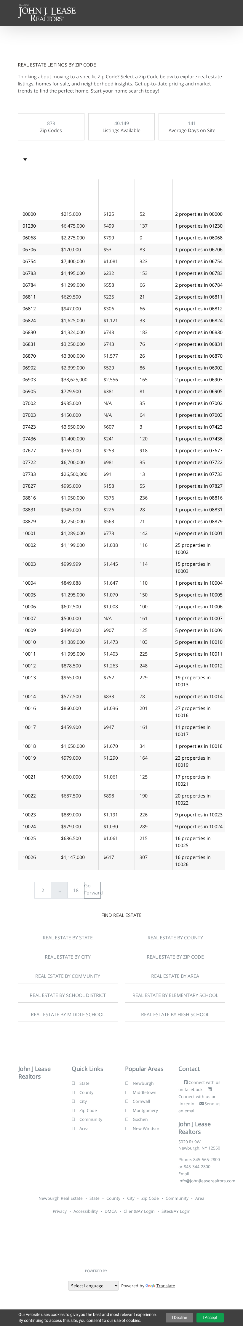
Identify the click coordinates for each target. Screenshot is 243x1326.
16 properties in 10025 (193, 842)
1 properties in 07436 (199, 438)
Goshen (140, 1119)
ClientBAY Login (139, 1211)
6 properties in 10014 (199, 696)
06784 (29, 285)
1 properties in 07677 (199, 450)
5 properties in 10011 (199, 654)
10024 (29, 826)
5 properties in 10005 (199, 594)
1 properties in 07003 (199, 415)
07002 (29, 403)
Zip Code (88, 1110)
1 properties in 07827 (199, 486)
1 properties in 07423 (199, 427)
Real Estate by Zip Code (175, 957)
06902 (29, 367)
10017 (29, 727)
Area (84, 1128)
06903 (29, 379)
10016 (29, 708)
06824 (29, 320)
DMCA (111, 1211)
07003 (29, 415)
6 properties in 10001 (199, 533)
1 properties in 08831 (199, 509)
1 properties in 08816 (199, 498)
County (86, 1092)
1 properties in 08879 (199, 521)
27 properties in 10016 (193, 712)
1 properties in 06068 (199, 237)
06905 (29, 391)
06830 (29, 332)
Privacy (60, 1211)
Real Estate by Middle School (68, 1014)
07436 (29, 438)
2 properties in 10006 (199, 606)
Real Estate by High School (175, 1014)
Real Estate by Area (175, 976)
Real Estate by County (175, 937)
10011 (29, 654)
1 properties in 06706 (199, 249)
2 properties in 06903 (199, 379)
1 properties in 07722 (199, 462)
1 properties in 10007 (199, 618)
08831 (29, 509)
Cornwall (141, 1101)
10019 (29, 758)
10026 (29, 857)
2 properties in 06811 (199, 297)
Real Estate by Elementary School (175, 995)
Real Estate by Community (67, 976)
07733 (29, 474)
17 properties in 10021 (193, 780)
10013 (29, 677)
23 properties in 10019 (193, 761)
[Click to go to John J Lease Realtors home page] (47, 12)
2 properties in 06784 (199, 285)
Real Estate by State (68, 937)
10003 (29, 564)
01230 (29, 226)
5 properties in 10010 (199, 642)
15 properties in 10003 (193, 567)
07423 (29, 427)
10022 (29, 795)
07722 (29, 462)
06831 (29, 344)
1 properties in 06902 (199, 367)
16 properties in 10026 (193, 861)
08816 (29, 498)
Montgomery (145, 1110)
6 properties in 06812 (199, 308)
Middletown (144, 1092)
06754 (29, 261)
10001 (29, 533)
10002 (29, 545)
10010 (29, 642)
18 (76, 890)
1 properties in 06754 (199, 261)
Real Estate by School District (68, 995)
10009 (29, 630)
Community (90, 1119)
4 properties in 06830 (199, 332)
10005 (29, 594)
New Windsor (146, 1128)
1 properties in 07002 (199, 403)
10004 (29, 583)
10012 (29, 665)
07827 (29, 486)
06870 (29, 356)
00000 (29, 214)
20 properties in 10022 (193, 799)
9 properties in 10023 (199, 814)
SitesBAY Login (176, 1211)
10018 (29, 746)
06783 (29, 273)
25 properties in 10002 (193, 548)
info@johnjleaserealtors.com (206, 1181)
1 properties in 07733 (199, 474)
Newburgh (143, 1083)
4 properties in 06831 (199, 344)
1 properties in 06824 (199, 320)
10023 (29, 814)
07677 (29, 450)
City (83, 1101)
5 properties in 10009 (199, 630)
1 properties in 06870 (199, 356)
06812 (29, 308)
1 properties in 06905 (199, 391)
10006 (29, 606)
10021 (29, 777)
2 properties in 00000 (199, 214)
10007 (29, 618)
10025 (29, 838)
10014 (29, 696)
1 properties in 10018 (199, 746)
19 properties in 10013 (193, 681)
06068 (29, 237)
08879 (29, 521)
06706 (29, 249)
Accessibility (85, 1211)
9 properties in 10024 (199, 826)
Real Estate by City (68, 957)
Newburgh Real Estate (61, 1198)
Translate (165, 1285)
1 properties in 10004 (199, 583)
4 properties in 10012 (199, 665)
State (84, 1083)
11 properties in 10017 (193, 730)
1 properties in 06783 (199, 273)
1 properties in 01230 (199, 226)
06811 (29, 297)
